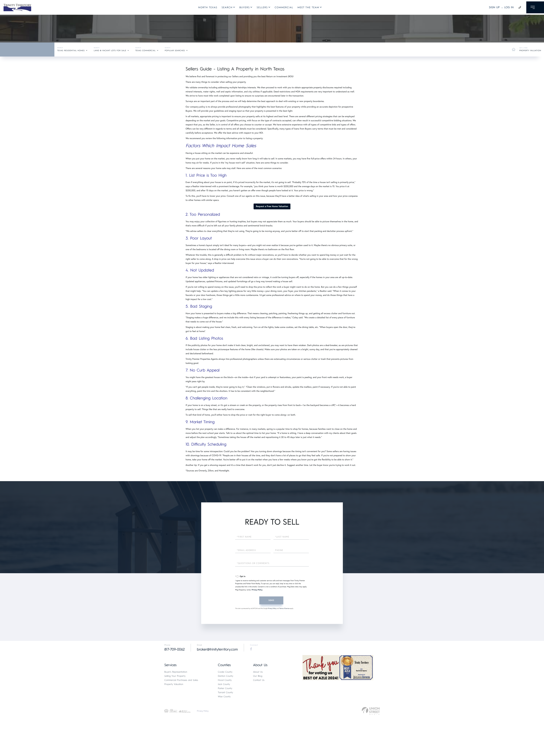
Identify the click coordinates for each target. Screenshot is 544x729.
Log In (509, 7)
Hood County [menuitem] (225, 680)
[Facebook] (251, 649)
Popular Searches (175, 51)
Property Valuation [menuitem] (173, 684)
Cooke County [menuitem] (225, 672)
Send (271, 600)
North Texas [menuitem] (207, 7)
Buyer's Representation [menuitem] (175, 672)
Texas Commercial (145, 51)
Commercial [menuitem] (284, 7)
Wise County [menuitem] (224, 696)
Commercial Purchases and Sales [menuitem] (181, 680)
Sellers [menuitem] (262, 7)
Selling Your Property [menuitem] (175, 676)
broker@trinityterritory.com (217, 649)
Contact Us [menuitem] (258, 680)
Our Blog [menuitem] (257, 676)
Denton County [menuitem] (225, 676)
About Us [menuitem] (258, 672)
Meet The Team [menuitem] (308, 7)
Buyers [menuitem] (244, 7)
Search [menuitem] (227, 7)
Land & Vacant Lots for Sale (110, 51)
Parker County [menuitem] (225, 688)
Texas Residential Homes (71, 51)
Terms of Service (284, 608)
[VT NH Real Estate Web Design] (371, 711)
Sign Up (494, 7)
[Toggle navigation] (535, 7)
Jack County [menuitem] (224, 684)
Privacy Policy (257, 590)
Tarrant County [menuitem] (225, 692)
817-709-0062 (174, 649)
